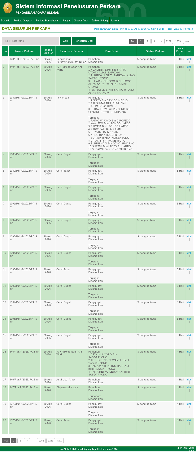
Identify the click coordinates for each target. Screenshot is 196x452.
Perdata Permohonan (47, 20)
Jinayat (67, 20)
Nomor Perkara (24, 51)
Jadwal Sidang (100, 20)
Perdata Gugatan (23, 20)
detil (189, 59)
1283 (178, 41)
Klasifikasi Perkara (71, 51)
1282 (168, 41)
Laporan (115, 20)
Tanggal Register (48, 51)
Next (187, 41)
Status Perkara (155, 51)
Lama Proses (179, 51)
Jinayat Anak (81, 20)
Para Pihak (112, 51)
